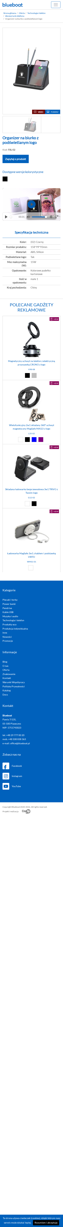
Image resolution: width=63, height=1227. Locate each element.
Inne (5, 632)
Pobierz (54, 112)
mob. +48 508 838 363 (14, 739)
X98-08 (31, 369)
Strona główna (9, 13)
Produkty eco (9, 624)
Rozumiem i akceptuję (46, 1222)
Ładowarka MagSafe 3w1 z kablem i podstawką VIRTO (31, 555)
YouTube (16, 786)
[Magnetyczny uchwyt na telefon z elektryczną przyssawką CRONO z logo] (31, 340)
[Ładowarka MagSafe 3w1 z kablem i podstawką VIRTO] (31, 532)
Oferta (22, 13)
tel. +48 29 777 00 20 (13, 735)
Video (40, 112)
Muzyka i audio (10, 616)
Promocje (8, 640)
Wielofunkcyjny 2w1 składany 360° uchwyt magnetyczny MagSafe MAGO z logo (31, 427)
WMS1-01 (31, 561)
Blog (5, 661)
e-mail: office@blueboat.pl (16, 743)
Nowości (7, 636)
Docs (5, 694)
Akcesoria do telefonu (14, 16)
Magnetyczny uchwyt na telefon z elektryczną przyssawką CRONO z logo (31, 363)
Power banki (9, 603)
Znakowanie (9, 674)
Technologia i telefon (36, 13)
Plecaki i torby (10, 599)
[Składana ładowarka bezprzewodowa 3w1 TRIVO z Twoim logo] (31, 468)
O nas (5, 665)
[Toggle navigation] (55, 4)
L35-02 (31, 433)
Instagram (17, 776)
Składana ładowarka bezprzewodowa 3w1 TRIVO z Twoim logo (31, 491)
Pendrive (7, 608)
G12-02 (31, 497)
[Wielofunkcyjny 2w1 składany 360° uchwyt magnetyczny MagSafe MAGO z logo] (31, 404)
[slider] (13, 217)
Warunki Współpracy (14, 682)
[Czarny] (6, 178)
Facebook (17, 765)
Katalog (7, 690)
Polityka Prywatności (14, 686)
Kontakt (7, 678)
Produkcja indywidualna (15, 628)
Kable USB (8, 612)
